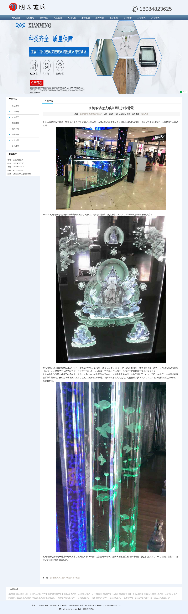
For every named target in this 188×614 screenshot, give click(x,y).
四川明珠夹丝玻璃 (15, 598)
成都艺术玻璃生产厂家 (143, 598)
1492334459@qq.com (22, 174)
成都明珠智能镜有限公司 (18, 594)
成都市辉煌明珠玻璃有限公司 (91, 114)
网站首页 (16, 17)
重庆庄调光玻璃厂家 (162, 598)
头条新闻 (30, 17)
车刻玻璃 (113, 17)
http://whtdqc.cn (70, 609)
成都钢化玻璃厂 (84, 594)
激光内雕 (99, 17)
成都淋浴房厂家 (69, 594)
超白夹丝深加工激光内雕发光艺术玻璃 (65, 578)
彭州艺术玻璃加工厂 (38, 594)
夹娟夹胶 (72, 17)
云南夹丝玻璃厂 (84, 598)
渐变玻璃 (86, 17)
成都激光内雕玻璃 (31, 598)
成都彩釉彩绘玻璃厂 (48, 598)
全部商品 (44, 17)
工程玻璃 (141, 17)
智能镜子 (127, 17)
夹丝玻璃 (58, 17)
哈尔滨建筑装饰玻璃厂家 (101, 594)
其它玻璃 (155, 17)
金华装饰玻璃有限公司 (122, 594)
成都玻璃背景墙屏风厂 (67, 598)
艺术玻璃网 (128, 598)
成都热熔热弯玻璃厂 (100, 598)
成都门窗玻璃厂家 (54, 594)
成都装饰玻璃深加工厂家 (153, 594)
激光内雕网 (137, 594)
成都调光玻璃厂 (116, 598)
